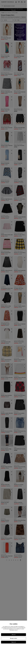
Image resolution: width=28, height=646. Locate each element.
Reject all (14, 642)
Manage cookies (13, 638)
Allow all (13, 634)
